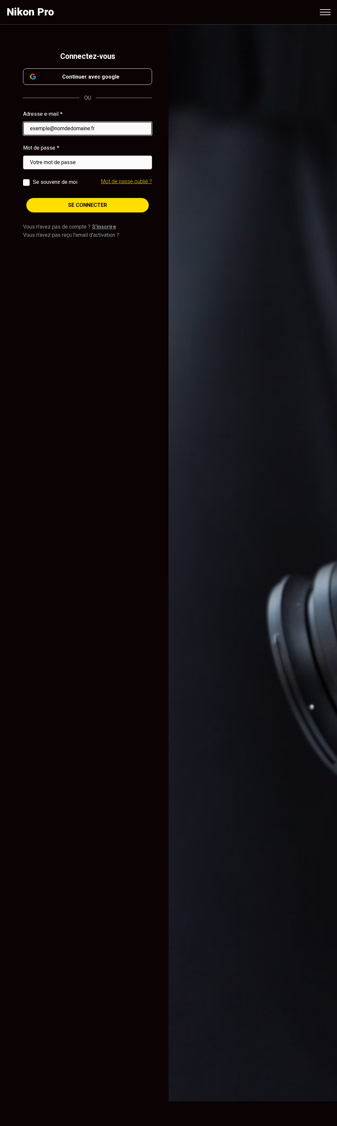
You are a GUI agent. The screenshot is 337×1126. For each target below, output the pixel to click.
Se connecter (87, 205)
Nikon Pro (30, 12)
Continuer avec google (90, 77)
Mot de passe (39, 148)
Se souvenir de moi (55, 182)
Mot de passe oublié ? (126, 181)
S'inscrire (104, 227)
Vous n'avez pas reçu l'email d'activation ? (71, 235)
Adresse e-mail (41, 114)
